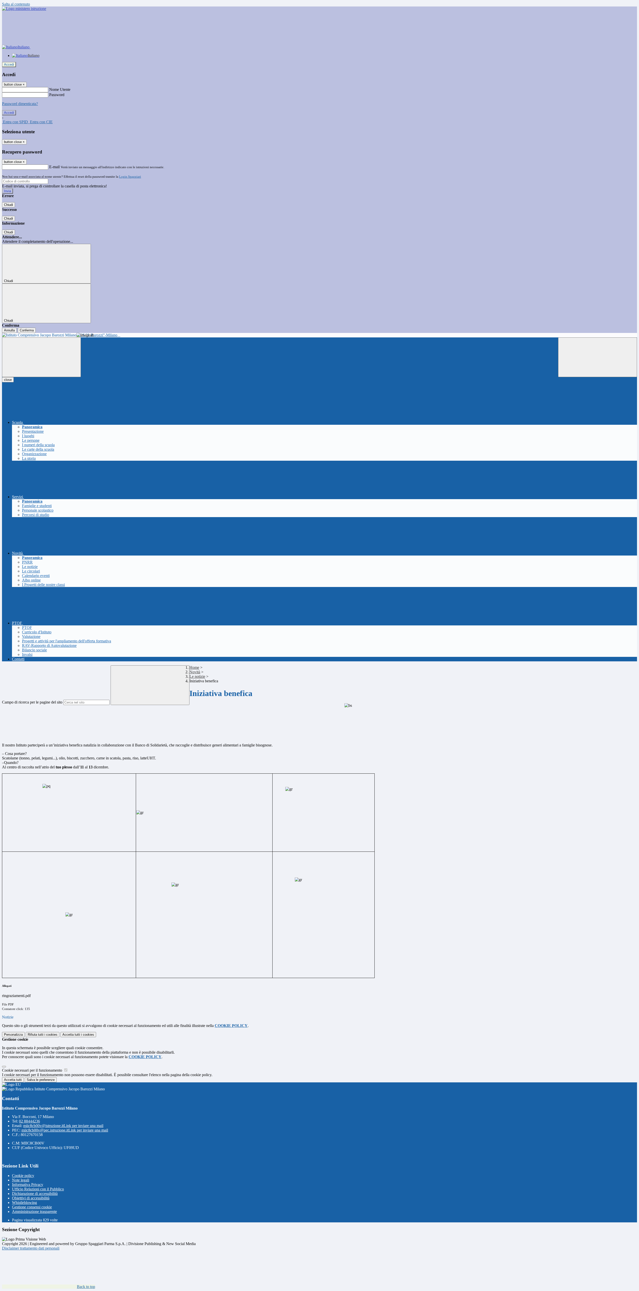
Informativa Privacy (27, 1184)
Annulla (9, 330)
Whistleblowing (24, 1202)
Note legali (20, 1180)
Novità (194, 672)
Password (56, 95)
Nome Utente (59, 89)
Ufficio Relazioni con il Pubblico (38, 1189)
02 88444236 (29, 1121)
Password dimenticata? (20, 104)
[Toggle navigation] (41, 357)
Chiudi (8, 205)
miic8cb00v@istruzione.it (63, 1126)
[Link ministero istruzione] (24, 8)
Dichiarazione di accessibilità (35, 1193)
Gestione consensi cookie (32, 1207)
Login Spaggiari (130, 176)
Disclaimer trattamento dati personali (30, 1248)
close (8, 380)
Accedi (9, 64)
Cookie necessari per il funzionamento (32, 1070)
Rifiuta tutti (42, 1034)
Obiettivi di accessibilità (30, 1198)
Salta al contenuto (16, 4)
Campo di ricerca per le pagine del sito (32, 702)
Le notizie (197, 676)
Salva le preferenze (41, 1080)
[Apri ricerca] (597, 357)
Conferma (27, 330)
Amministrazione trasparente (34, 1211)
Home (194, 667)
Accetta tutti (78, 1034)
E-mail (54, 167)
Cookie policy (23, 1175)
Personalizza (13, 1034)
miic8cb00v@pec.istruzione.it (64, 1130)
